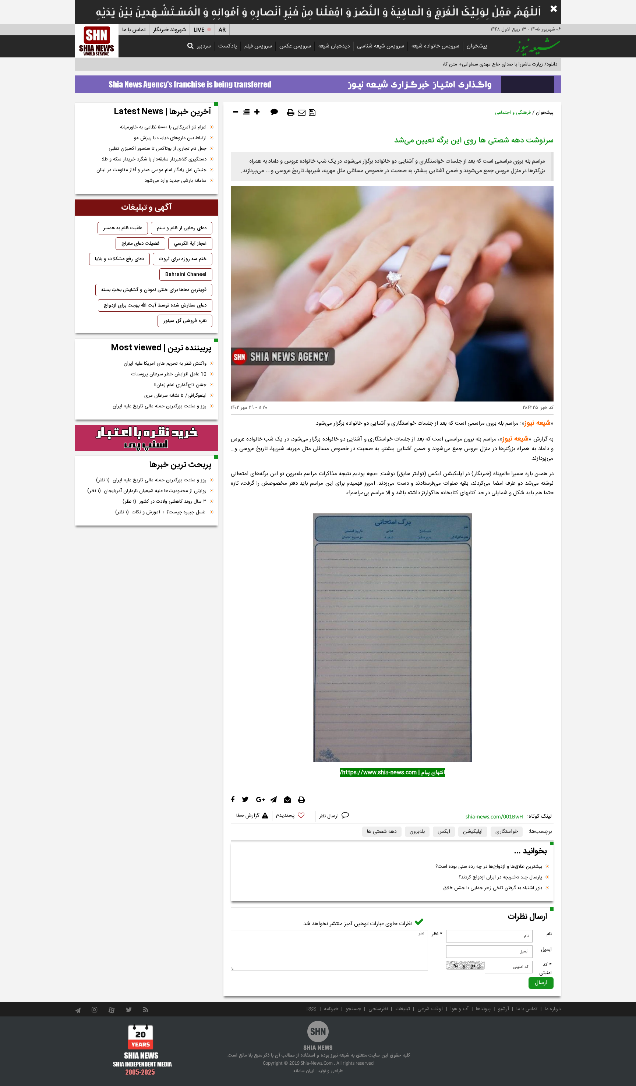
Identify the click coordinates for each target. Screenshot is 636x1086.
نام (549, 934)
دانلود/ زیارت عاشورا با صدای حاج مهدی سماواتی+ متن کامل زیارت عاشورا (485, 64)
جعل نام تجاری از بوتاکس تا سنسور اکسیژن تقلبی (157, 149)
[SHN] (97, 40)
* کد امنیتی (545, 969)
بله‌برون (417, 831)
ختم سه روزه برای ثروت (182, 259)
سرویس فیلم (258, 46)
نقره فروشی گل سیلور (184, 321)
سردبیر (204, 46)
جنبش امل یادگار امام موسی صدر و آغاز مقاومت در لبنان (151, 170)
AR (222, 30)
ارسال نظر (329, 816)
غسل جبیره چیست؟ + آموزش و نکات (160, 512)
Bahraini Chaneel (185, 274)
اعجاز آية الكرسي (190, 244)
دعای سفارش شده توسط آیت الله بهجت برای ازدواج (155, 305)
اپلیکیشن (473, 831)
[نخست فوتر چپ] (142, 1050)
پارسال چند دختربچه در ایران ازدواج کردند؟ (500, 877)
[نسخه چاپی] (290, 113)
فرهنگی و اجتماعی (513, 113)
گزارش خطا (247, 815)
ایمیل (546, 949)
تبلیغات (402, 1009)
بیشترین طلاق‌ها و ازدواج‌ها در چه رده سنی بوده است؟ (488, 867)
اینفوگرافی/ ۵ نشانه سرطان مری (175, 396)
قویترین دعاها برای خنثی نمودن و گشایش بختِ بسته (153, 290)
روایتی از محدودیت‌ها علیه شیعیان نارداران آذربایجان (146, 491)
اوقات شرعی (430, 1009)
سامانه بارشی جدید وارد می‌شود (175, 181)
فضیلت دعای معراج (140, 244)
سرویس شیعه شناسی (380, 46)
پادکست (227, 46)
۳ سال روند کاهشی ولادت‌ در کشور (164, 502)
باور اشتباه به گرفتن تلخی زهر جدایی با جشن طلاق (492, 888)
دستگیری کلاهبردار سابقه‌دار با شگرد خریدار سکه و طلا (154, 159)
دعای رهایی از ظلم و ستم (181, 228)
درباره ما (553, 1009)
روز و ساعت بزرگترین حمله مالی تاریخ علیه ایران (159, 406)
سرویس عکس (295, 46)
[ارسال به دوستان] (301, 113)
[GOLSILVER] (146, 438)
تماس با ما (133, 30)
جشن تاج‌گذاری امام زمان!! (179, 385)
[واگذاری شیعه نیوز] (318, 82)
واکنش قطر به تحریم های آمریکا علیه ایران (165, 364)
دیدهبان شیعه (334, 46)
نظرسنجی (378, 1009)
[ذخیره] (312, 113)
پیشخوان (477, 46)
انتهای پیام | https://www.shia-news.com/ (392, 772)
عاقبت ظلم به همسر (122, 228)
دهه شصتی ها (382, 831)
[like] (293, 816)
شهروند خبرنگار (169, 30)
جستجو (353, 1009)
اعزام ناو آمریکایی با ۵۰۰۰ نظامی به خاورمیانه (163, 127)
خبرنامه (331, 1009)
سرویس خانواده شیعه (435, 46)
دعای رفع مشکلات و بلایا (119, 259)
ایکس (444, 831)
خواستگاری (506, 831)
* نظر (437, 934)
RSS (312, 1009)
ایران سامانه (303, 1071)
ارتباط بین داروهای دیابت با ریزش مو (170, 138)
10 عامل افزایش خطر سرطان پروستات (168, 374)
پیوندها (483, 1009)
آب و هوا (459, 1009)
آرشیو (503, 1009)
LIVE (199, 30)
